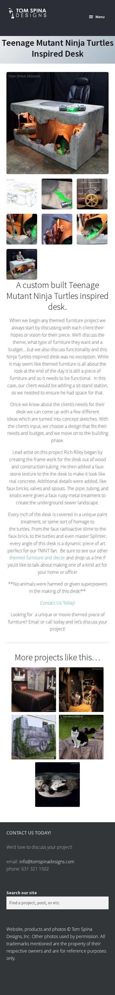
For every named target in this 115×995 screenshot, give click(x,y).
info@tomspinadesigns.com (47, 862)
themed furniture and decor (37, 558)
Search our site (21, 892)
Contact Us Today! (57, 603)
